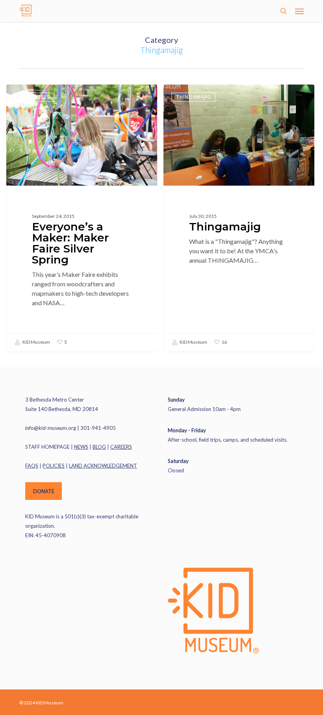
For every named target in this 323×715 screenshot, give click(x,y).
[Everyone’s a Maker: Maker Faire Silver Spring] (81, 218)
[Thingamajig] (238, 218)
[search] (283, 11)
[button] (299, 11)
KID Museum (36, 342)
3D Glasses (34, 97)
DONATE (43, 491)
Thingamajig (193, 97)
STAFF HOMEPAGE (47, 447)
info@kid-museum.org (50, 428)
